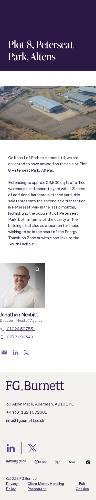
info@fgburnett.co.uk (25, 421)
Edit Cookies (82, 486)
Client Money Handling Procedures (46, 486)
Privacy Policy (12, 486)
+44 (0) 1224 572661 (26, 413)
